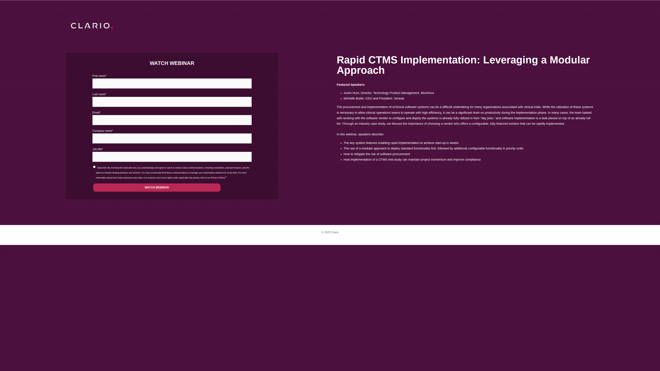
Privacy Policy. (218, 178)
